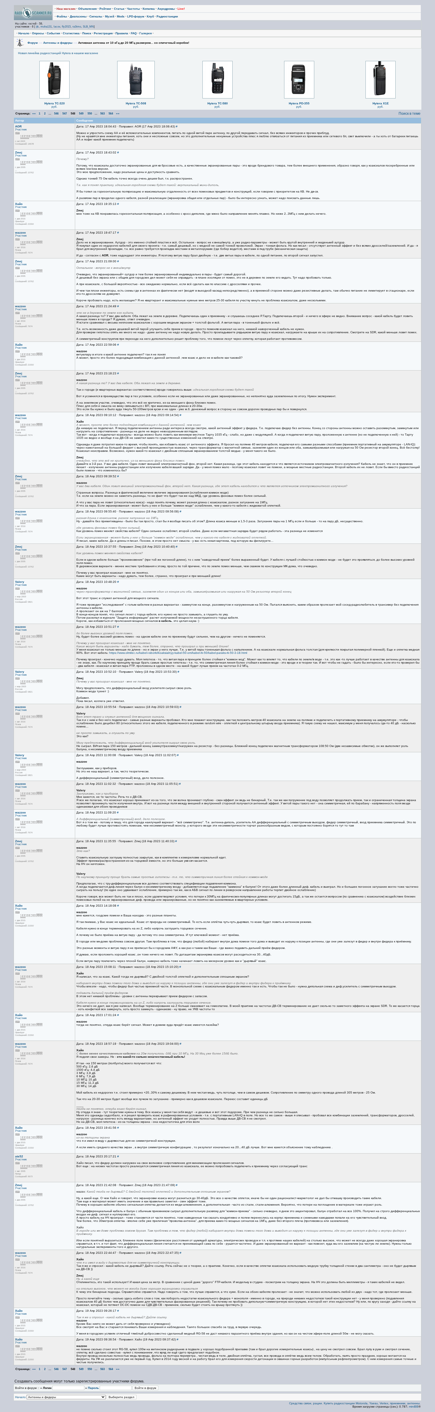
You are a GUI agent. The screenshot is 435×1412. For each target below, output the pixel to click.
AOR (18, 126)
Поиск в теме (409, 113)
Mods (121, 16)
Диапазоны (78, 16)
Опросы (38, 33)
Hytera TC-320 (54, 103)
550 (90, 113)
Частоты (133, 8)
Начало (23, 33)
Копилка (149, 8)
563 (102, 113)
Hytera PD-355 (299, 103)
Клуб (150, 16)
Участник (21, 129)
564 (111, 113)
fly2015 (66, 26)
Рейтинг (105, 8)
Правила (121, 33)
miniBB (413, 1406)
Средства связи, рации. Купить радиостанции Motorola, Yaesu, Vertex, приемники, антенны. (354, 1403)
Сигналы (95, 16)
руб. (54, 106)
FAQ (134, 33)
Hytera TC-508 (136, 103)
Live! (181, 8)
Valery (19, 581)
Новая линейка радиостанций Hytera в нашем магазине (58, 53)
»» (118, 113)
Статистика (71, 33)
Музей (109, 16)
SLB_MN (88, 26)
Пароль (93, 1388)
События (53, 33)
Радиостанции (167, 16)
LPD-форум (135, 16)
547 (64, 113)
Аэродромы (166, 8)
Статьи (119, 8)
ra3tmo (76, 26)
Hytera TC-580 (217, 103)
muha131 (46, 26)
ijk (37, 26)
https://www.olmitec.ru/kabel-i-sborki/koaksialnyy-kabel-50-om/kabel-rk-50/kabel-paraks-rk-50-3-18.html (178, 652)
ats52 (19, 1156)
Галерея (145, 33)
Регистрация (103, 33)
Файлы (62, 16)
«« (34, 113)
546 (56, 113)
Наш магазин (66, 8)
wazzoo (20, 232)
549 (81, 113)
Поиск (86, 33)
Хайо (18, 204)
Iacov (57, 26)
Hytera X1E (381, 103)
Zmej (18, 152)
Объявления (87, 8)
